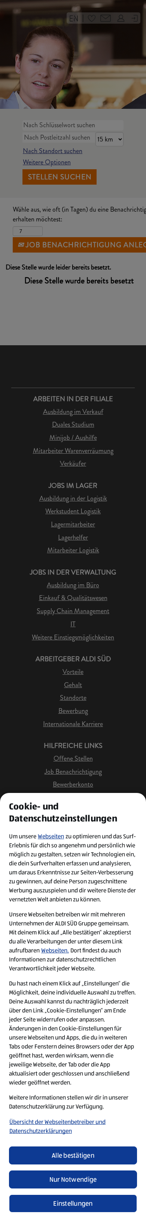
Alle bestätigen (73, 1155)
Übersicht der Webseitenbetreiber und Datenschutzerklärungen (57, 1126)
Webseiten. (55, 950)
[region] (73, 1006)
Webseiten (51, 836)
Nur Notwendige (73, 1179)
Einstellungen (73, 1203)
